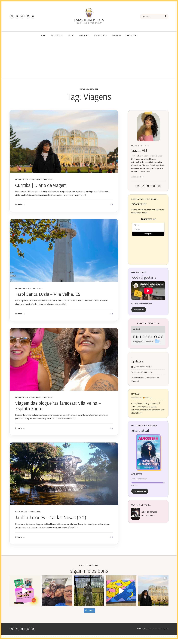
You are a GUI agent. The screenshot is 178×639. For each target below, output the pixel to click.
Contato (116, 36)
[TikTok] (28, 16)
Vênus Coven (100, 36)
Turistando (47, 179)
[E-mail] (33, 16)
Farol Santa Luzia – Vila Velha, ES (47, 294)
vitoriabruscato (137, 398)
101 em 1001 (131, 36)
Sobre (71, 36)
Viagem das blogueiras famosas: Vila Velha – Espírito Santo (58, 406)
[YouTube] (22, 16)
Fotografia (36, 179)
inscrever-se (139, 309)
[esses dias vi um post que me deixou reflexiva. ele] (57, 590)
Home (43, 36)
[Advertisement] (89, 59)
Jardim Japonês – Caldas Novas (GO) (50, 517)
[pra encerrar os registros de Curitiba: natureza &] (89, 590)
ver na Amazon (140, 491)
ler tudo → (20, 205)
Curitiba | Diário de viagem (41, 185)
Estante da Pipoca (149, 629)
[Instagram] (12, 16)
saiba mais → (137, 177)
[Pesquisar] (165, 16)
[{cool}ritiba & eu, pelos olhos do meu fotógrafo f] (153, 590)
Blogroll (84, 36)
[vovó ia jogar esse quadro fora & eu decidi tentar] (121, 590)
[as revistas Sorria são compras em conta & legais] (25, 590)
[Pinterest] (17, 16)
